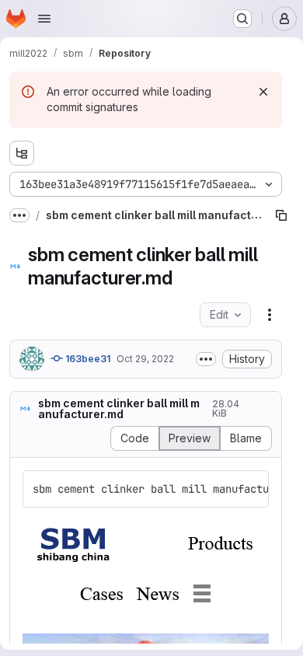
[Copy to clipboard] (250, 488)
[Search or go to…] (242, 18)
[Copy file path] (281, 215)
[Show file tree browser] (21, 153)
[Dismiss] (263, 91)
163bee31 (86, 359)
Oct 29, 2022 (145, 359)
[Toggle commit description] (206, 359)
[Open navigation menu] (44, 18)
